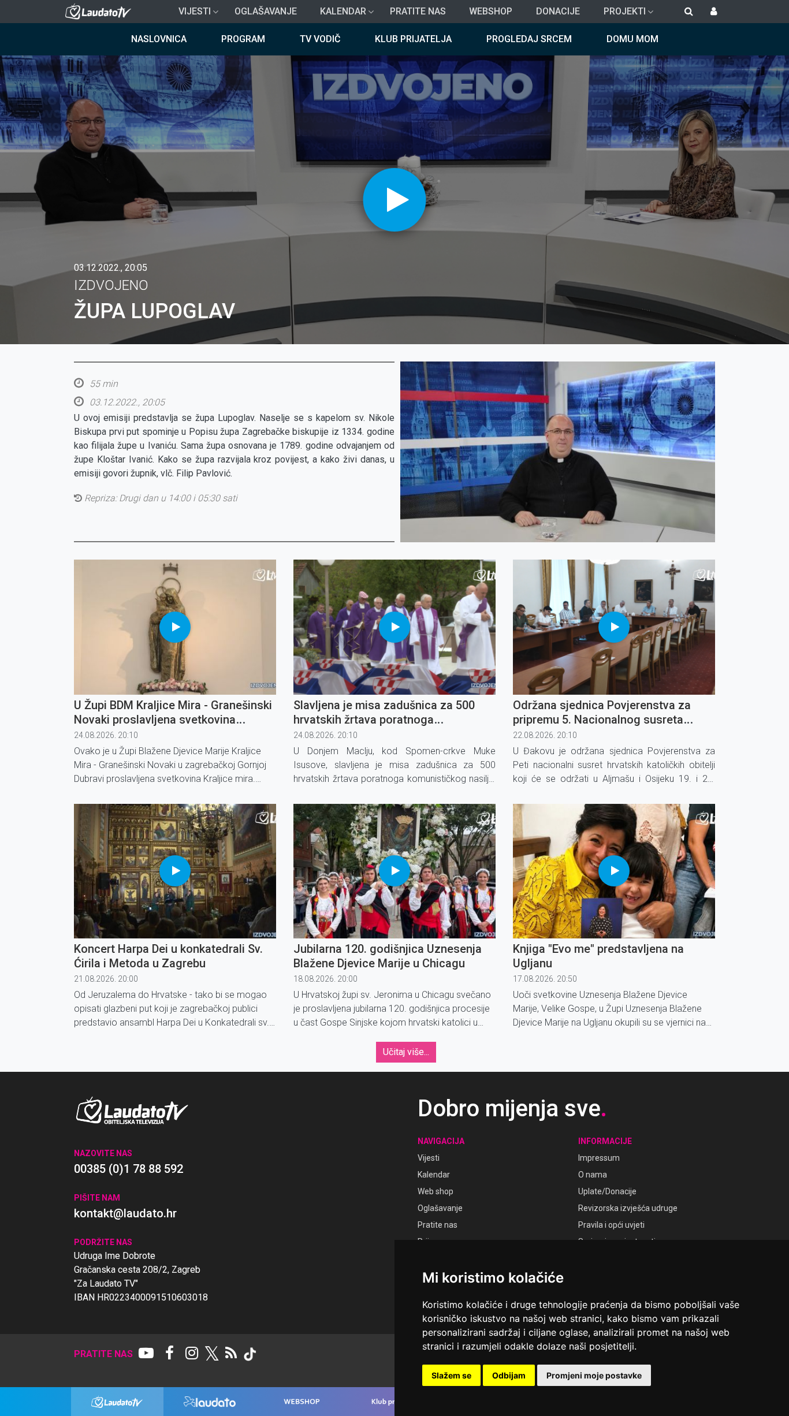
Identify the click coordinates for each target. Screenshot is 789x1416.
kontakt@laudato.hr (125, 1213)
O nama (592, 1174)
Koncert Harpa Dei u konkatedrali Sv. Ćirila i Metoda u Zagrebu (168, 956)
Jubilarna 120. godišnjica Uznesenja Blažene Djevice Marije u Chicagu (387, 956)
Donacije (558, 11)
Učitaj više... (406, 1051)
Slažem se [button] (451, 1375)
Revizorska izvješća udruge (628, 1208)
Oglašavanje (266, 11)
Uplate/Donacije (607, 1191)
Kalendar (338, 14)
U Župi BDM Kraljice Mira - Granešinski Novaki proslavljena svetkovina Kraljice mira (173, 719)
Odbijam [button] (509, 1375)
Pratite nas (418, 11)
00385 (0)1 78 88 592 (128, 1169)
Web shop (435, 1191)
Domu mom (632, 38)
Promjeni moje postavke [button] (594, 1375)
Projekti (620, 14)
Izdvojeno (111, 285)
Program (243, 38)
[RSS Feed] (231, 1354)
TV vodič (320, 38)
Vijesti (190, 14)
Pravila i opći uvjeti (611, 1224)
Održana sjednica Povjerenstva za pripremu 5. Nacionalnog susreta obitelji (602, 719)
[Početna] (100, 11)
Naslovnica (159, 38)
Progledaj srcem (529, 38)
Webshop (490, 11)
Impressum (599, 1157)
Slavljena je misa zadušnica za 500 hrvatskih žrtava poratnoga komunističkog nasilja (384, 719)
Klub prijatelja (413, 38)
